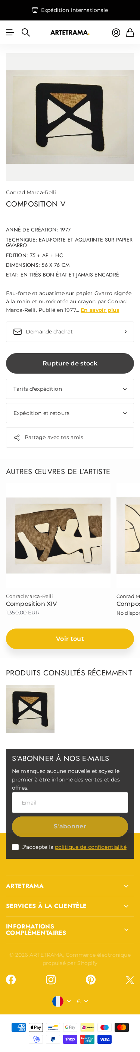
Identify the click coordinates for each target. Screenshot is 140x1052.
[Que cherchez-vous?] (26, 32)
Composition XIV (31, 603)
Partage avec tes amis (54, 437)
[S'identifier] (116, 32)
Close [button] (70, 886)
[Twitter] (130, 980)
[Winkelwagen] (130, 32)
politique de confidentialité (91, 847)
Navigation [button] (10, 32)
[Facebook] (11, 980)
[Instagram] (51, 980)
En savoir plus (100, 310)
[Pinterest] (91, 980)
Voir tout (70, 638)
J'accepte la (74, 847)
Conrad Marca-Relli (31, 192)
